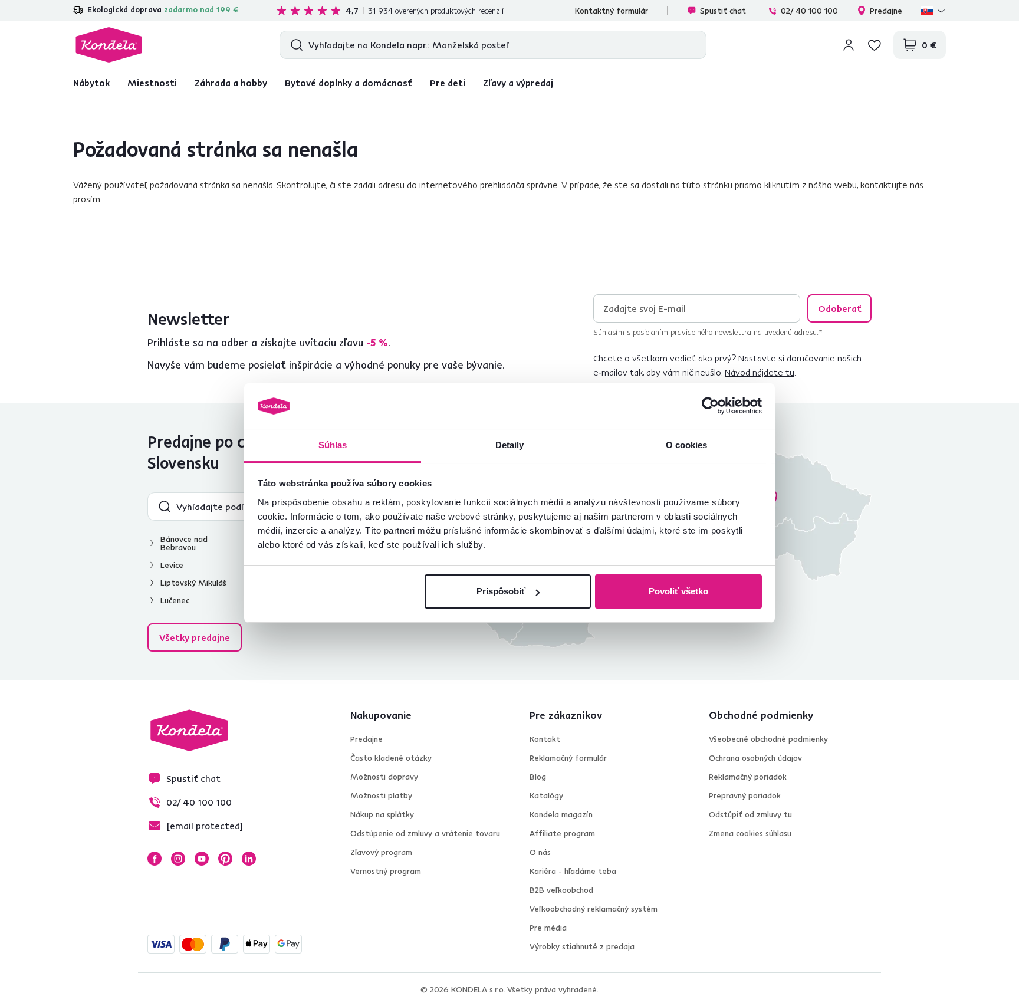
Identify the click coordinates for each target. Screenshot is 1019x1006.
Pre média (548, 927)
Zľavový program (381, 852)
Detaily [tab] (509, 445)
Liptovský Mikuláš (193, 582)
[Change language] (933, 10)
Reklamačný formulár (568, 757)
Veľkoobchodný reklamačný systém (594, 908)
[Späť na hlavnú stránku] (108, 45)
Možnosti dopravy (384, 776)
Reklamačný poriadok (748, 776)
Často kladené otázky (391, 757)
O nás (540, 852)
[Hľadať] (294, 45)
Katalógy (546, 795)
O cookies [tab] (687, 445)
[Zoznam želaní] (874, 45)
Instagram (178, 859)
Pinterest (225, 859)
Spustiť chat (723, 10)
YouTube (202, 859)
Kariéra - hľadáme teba (573, 871)
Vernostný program (385, 871)
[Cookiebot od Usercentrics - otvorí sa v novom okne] (710, 406)
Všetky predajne (194, 637)
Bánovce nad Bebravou (184, 543)
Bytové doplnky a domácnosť (348, 82)
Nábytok (91, 82)
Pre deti (447, 82)
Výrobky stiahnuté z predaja (582, 946)
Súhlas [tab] (332, 445)
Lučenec (174, 600)
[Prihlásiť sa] (849, 45)
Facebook (154, 859)
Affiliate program (562, 833)
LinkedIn (249, 859)
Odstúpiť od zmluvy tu (750, 814)
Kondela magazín (561, 814)
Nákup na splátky (382, 814)
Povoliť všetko (678, 591)
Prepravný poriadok (745, 795)
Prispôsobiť (500, 591)
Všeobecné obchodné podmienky (768, 739)
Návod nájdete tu (759, 372)
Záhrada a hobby (231, 82)
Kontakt (545, 739)
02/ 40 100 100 (809, 10)
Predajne (886, 10)
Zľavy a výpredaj (518, 82)
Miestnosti (152, 82)
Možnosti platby (381, 795)
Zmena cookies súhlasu (750, 833)
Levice (171, 565)
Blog (538, 776)
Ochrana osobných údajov (755, 757)
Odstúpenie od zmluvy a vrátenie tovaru (425, 833)
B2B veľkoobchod (561, 890)
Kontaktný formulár (611, 10)
